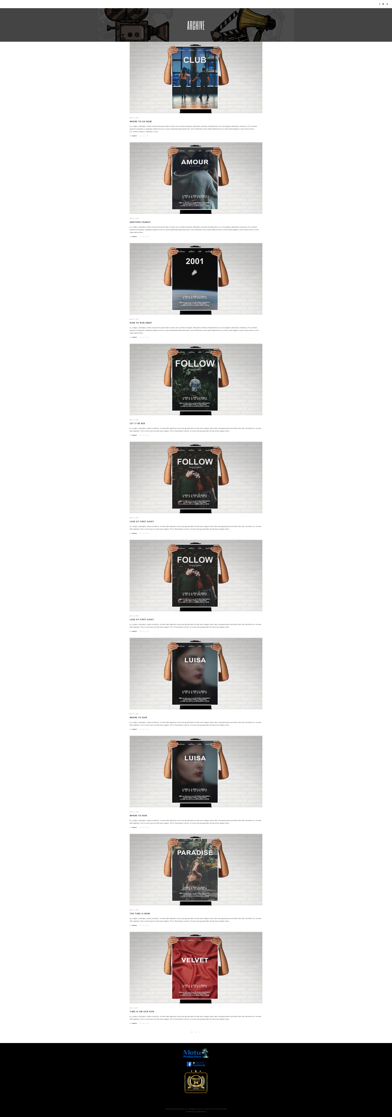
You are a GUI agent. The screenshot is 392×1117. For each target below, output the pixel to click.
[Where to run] (196, 673)
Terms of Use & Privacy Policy (215, 1109)
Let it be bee (137, 423)
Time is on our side (142, 1011)
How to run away (141, 323)
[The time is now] (196, 869)
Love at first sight (142, 521)
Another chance (140, 222)
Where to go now (141, 121)
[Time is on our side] (196, 967)
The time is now (140, 913)
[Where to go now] (196, 77)
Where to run (138, 717)
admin (134, 136)
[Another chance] (196, 178)
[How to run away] (196, 279)
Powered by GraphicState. (196, 1111)
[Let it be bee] (196, 379)
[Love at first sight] (196, 477)
